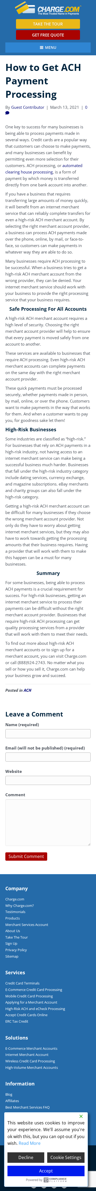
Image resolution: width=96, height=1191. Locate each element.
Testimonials (15, 911)
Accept (46, 1171)
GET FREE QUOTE (48, 35)
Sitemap (11, 956)
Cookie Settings (65, 1157)
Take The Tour (16, 937)
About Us (12, 930)
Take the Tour (48, 24)
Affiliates (12, 1100)
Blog (8, 1094)
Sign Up (11, 943)
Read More (30, 1143)
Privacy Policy (16, 949)
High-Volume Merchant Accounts (31, 1067)
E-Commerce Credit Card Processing (33, 989)
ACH (27, 690)
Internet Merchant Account (27, 1054)
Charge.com (14, 899)
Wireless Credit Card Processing (30, 1061)
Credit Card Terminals (22, 983)
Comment (15, 794)
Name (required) (22, 724)
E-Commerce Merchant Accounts (31, 1048)
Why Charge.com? (19, 905)
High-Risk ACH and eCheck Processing (35, 1008)
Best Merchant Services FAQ (27, 1107)
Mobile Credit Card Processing (29, 996)
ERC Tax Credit (16, 1021)
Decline (25, 1157)
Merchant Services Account (26, 924)
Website (13, 771)
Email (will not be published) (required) (45, 748)
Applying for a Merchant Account (31, 1002)
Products (12, 918)
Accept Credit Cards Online (26, 1014)
